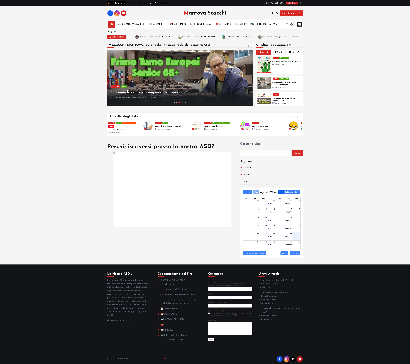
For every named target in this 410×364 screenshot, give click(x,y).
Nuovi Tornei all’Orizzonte (229, 126)
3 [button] (179, 102)
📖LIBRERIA (241, 24)
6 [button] (185, 102)
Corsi (276, 123)
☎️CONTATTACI (223, 24)
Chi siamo (169, 284)
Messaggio (212, 320)
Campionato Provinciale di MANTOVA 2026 (171, 37)
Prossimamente (225, 123)
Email (210, 294)
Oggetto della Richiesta (217, 302)
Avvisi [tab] (265, 52)
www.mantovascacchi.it (121, 321)
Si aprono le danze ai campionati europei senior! (301, 37)
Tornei (124, 86)
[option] (180, 78)
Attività (125, 123)
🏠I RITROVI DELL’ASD (200, 24)
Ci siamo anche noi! (177, 126)
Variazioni (284, 58)
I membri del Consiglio (175, 289)
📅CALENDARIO (178, 24)
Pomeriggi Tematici (138, 123)
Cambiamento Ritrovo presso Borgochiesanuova (253, 37)
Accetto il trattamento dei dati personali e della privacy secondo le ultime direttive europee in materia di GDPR (229, 314)
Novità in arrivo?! (291, 13)
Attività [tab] (295, 52)
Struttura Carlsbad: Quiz (131, 126)
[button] (248, 46)
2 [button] (176, 102)
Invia (211, 340)
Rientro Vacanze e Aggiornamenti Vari (282, 126)
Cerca (297, 153)
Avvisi (275, 58)
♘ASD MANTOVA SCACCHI (130, 24)
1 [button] (174, 102)
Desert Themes (164, 359)
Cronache (115, 86)
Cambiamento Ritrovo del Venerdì (212, 37)
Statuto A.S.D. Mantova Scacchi (180, 295)
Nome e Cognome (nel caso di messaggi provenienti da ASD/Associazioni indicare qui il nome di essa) (229, 284)
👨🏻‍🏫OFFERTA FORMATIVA (262, 24)
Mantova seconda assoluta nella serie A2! (129, 37)
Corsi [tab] (279, 52)
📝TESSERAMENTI (157, 24)
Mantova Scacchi (121, 97)
